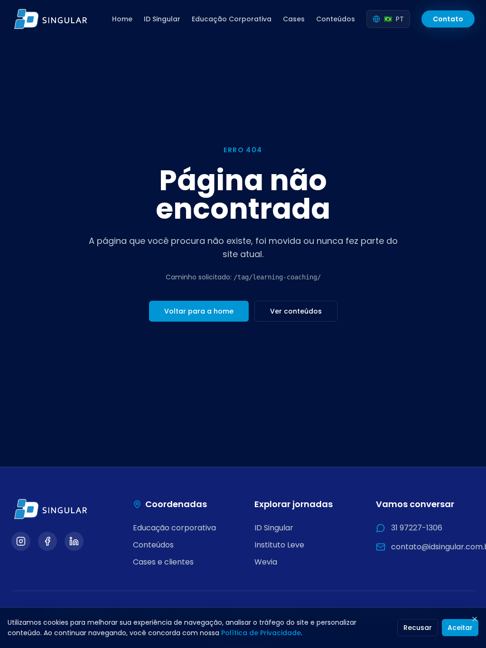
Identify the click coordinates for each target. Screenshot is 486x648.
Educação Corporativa (231, 19)
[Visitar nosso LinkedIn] (74, 541)
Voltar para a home (199, 311)
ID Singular (162, 19)
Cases (294, 19)
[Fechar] (474, 619)
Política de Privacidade (261, 633)
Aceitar (460, 627)
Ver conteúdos (296, 311)
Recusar (417, 627)
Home (122, 19)
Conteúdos (335, 19)
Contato (448, 19)
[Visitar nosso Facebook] (47, 541)
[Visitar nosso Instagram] (20, 541)
